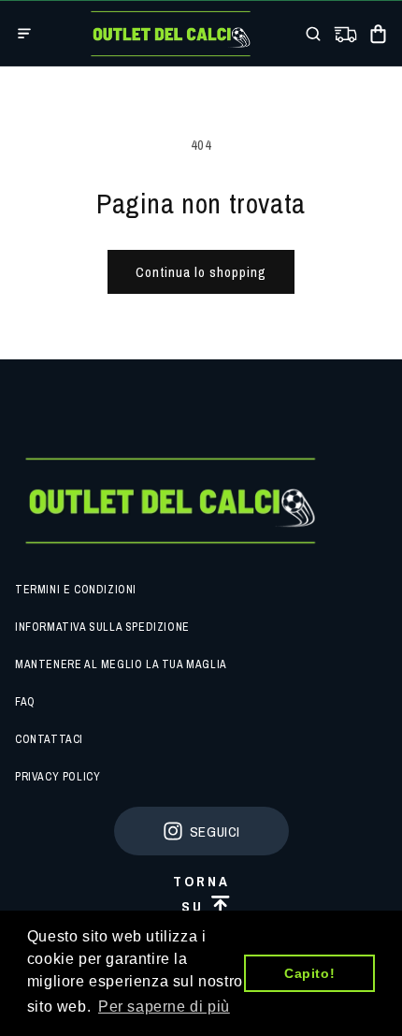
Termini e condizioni (75, 589)
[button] (24, 33)
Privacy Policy (57, 776)
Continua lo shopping (201, 272)
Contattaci (49, 739)
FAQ (25, 701)
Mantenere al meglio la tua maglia (121, 664)
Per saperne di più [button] (164, 1006)
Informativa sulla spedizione (102, 627)
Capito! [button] (309, 973)
